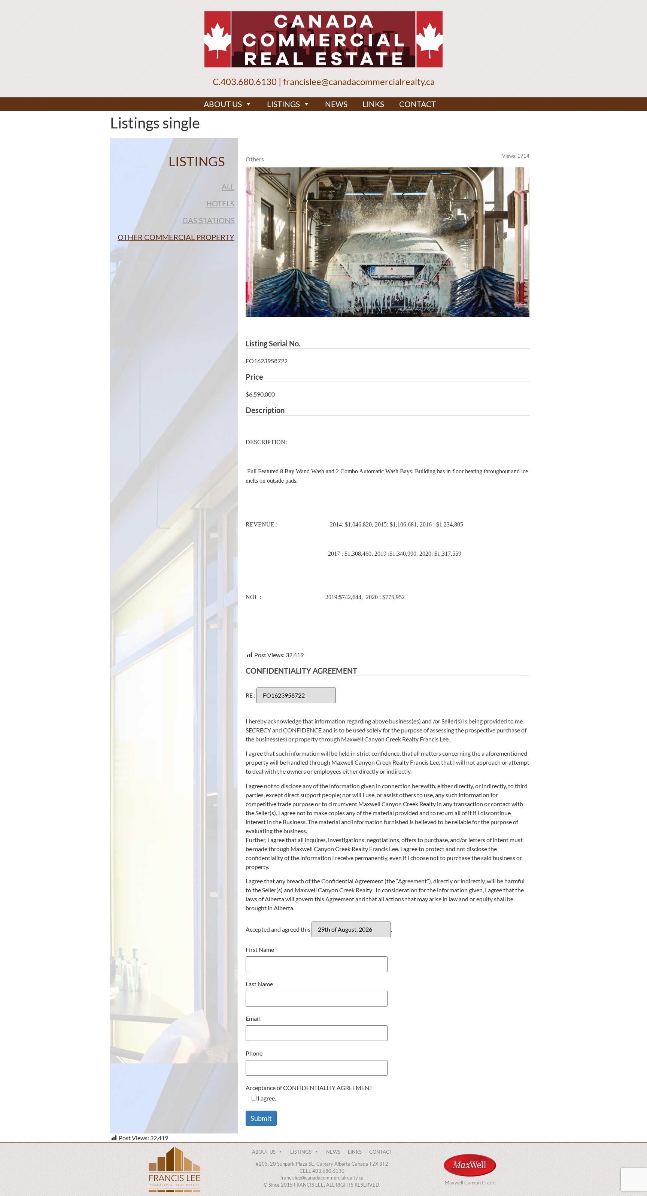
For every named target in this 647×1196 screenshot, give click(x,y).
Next (540, 242)
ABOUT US (223, 104)
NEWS (336, 104)
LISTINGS (283, 104)
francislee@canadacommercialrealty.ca (359, 81)
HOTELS (220, 203)
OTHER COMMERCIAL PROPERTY (176, 237)
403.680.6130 (249, 81)
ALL (228, 186)
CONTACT (417, 104)
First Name (260, 950)
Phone (254, 1053)
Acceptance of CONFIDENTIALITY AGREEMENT (309, 1093)
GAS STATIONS (208, 220)
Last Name (259, 984)
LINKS (373, 104)
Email (253, 1019)
